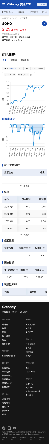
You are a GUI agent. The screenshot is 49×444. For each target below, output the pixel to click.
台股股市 (6, 399)
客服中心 (29, 383)
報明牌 (28, 356)
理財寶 (5, 324)
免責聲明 (41, 438)
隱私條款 (4, 438)
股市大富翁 (30, 344)
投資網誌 (6, 368)
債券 (4, 414)
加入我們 (23, 312)
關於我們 (6, 312)
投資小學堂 (7, 375)
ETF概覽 (23, 18)
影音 (4, 340)
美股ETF (5, 410)
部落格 (15, 312)
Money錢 (6, 371)
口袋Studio (30, 371)
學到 (27, 368)
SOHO (14, 18)
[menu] (3, 4)
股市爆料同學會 (9, 356)
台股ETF (5, 406)
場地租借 (29, 395)
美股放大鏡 (7, 383)
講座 (4, 332)
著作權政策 (23, 438)
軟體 (4, 328)
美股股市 (6, 403)
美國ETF (5, 18)
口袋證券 (6, 387)
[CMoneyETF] (19, 4)
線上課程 (6, 336)
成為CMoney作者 (33, 391)
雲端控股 (29, 352)
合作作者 (6, 343)
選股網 (28, 348)
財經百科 (6, 379)
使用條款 (13, 438)
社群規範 (32, 438)
